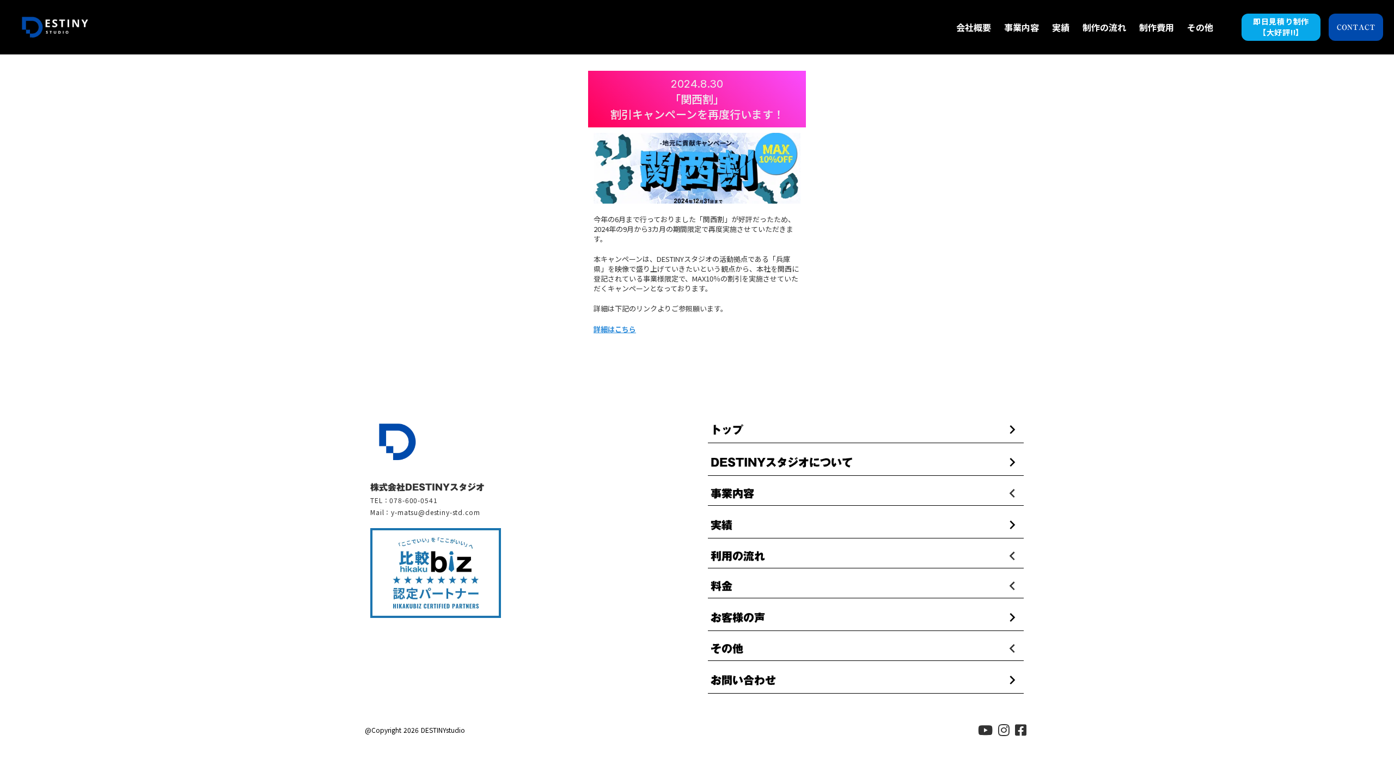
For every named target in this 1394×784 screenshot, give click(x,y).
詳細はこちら (615, 329)
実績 (1060, 27)
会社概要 (973, 27)
